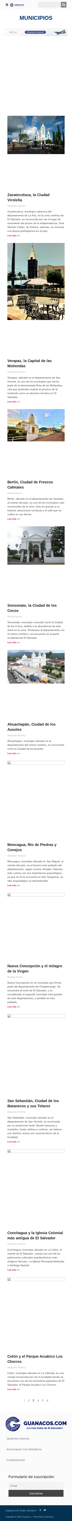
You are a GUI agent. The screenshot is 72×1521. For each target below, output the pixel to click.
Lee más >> (13, 235)
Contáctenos (15, 1460)
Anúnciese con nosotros (24, 1449)
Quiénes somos (17, 1438)
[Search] (63, 5)
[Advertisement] (36, 76)
